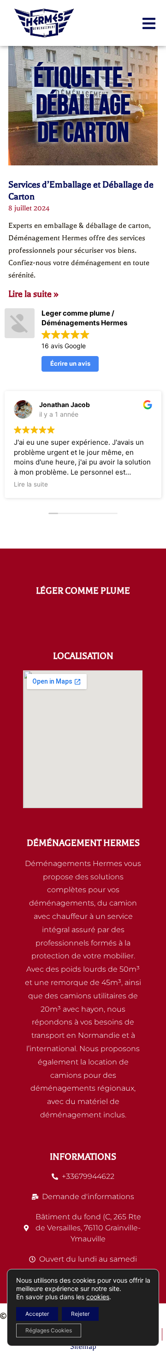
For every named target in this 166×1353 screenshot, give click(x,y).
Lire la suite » (33, 294)
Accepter (37, 1313)
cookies (97, 1297)
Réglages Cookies (48, 1330)
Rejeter (80, 1313)
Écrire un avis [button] (70, 363)
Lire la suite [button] (31, 484)
